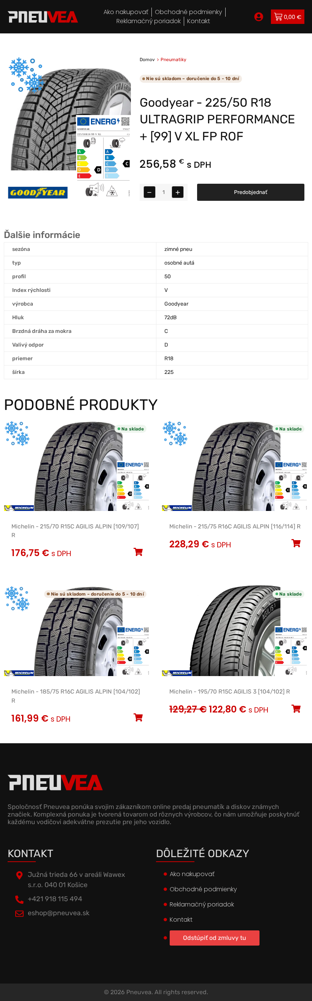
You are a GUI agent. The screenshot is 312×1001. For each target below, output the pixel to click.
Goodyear (176, 304)
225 (169, 372)
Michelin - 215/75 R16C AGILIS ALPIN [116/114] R (235, 526)
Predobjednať (250, 192)
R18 (169, 358)
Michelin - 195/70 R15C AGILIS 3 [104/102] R (229, 691)
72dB (170, 317)
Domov (147, 59)
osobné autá (179, 263)
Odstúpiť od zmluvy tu (214, 937)
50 (167, 276)
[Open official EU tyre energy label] (103, 197)
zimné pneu (178, 249)
